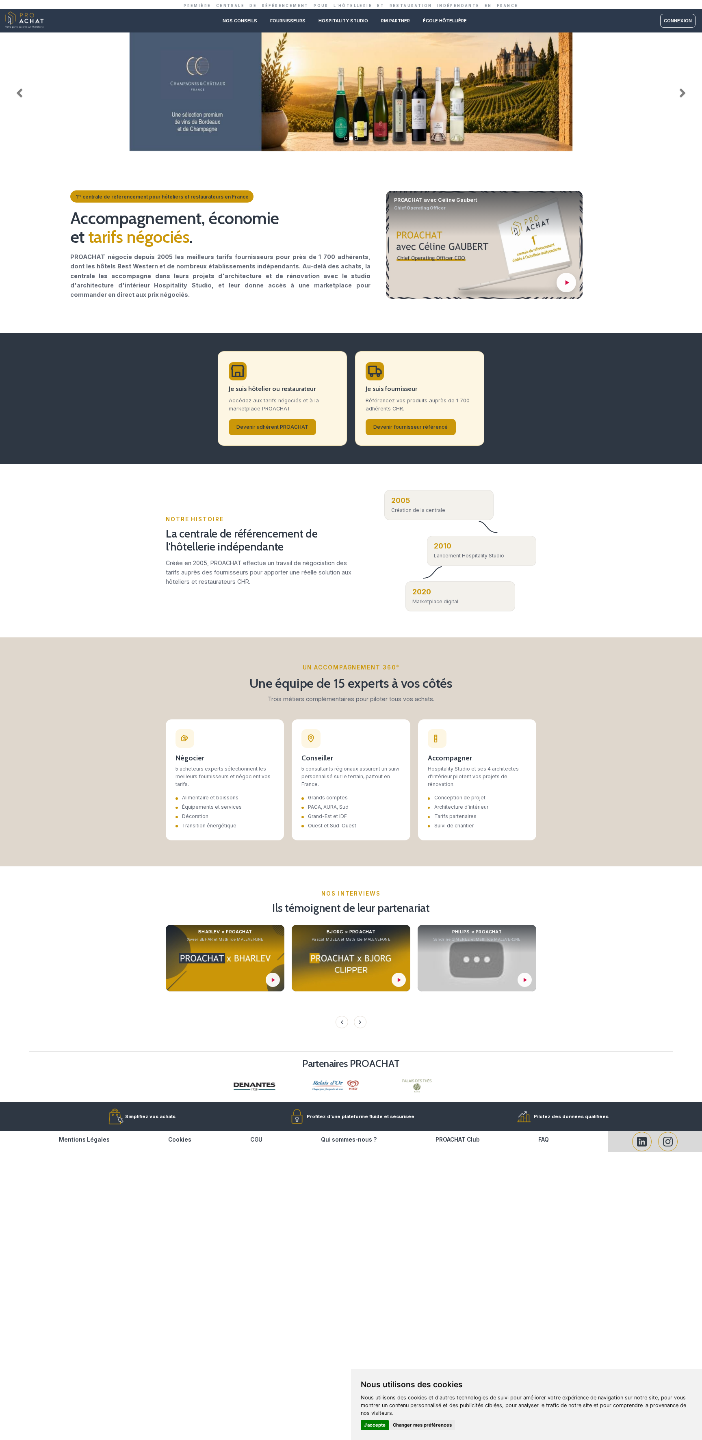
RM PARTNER (395, 21)
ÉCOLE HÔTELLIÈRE (445, 21)
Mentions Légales (84, 1139)
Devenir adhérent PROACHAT (272, 427)
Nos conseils (240, 21)
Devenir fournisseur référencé (410, 427)
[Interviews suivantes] (360, 1022)
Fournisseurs (288, 21)
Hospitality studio (343, 21)
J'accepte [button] (375, 1425)
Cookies (179, 1139)
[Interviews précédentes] (342, 1022)
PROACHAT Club (458, 1139)
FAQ (543, 1139)
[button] (17, 91)
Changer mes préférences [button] (422, 1425)
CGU (256, 1139)
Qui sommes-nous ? (349, 1139)
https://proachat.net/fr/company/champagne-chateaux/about (351, 35)
